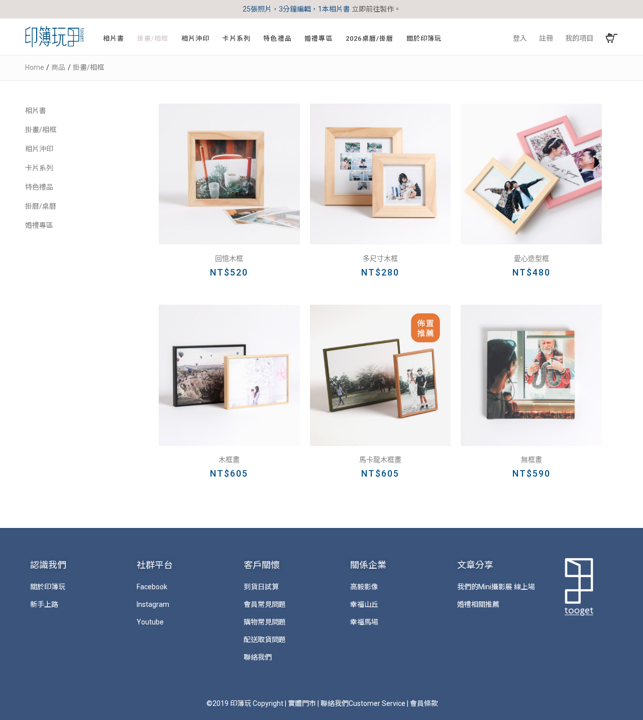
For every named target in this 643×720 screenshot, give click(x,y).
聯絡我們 (258, 657)
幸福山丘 (364, 604)
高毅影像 (364, 587)
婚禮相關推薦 (478, 604)
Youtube (150, 622)
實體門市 (302, 703)
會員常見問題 (265, 604)
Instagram (153, 604)
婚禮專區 (39, 225)
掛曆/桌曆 (40, 206)
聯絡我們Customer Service (362, 703)
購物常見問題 (265, 622)
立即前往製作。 (376, 9)
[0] (611, 38)
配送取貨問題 (265, 640)
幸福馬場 (364, 622)
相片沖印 (39, 149)
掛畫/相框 (40, 130)
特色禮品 (39, 187)
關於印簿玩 (47, 587)
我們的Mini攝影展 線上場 (496, 587)
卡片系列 (39, 168)
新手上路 (44, 604)
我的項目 (579, 38)
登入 (520, 38)
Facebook (152, 587)
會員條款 (424, 703)
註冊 (546, 38)
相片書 (35, 111)
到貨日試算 (261, 587)
